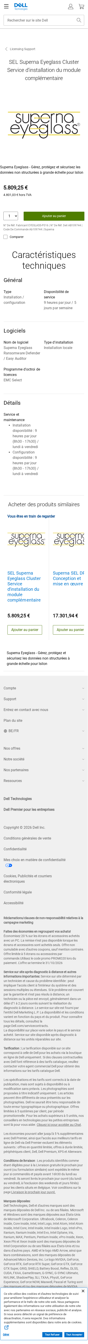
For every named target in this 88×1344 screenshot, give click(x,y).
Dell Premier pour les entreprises (29, 809)
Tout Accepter (74, 1334)
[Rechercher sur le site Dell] (79, 20)
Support (10, 699)
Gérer (6, 1334)
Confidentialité (15, 849)
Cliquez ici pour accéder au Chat (59, 1124)
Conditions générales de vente (27, 838)
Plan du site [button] (13, 720)
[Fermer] (83, 1291)
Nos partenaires (16, 770)
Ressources (13, 781)
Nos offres (12, 748)
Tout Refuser (52, 1334)
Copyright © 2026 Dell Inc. (24, 827)
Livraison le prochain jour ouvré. (33, 1192)
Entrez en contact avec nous (26, 710)
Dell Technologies (18, 799)
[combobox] (44, 20)
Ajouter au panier (54, 216)
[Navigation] (6, 6)
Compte (10, 688)
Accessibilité (13, 903)
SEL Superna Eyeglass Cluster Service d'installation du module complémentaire (24, 586)
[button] (70, 6)
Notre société (14, 759)
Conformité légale (18, 892)
